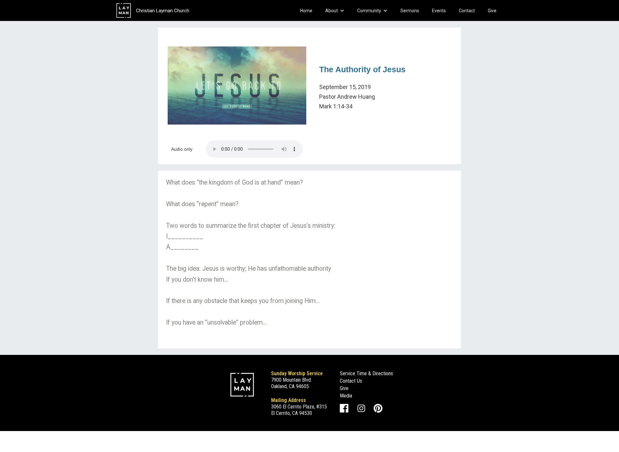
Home (306, 10)
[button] (335, 10)
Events (439, 10)
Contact (467, 10)
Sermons (409, 10)
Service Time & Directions (366, 373)
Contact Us (351, 381)
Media (346, 396)
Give (492, 10)
